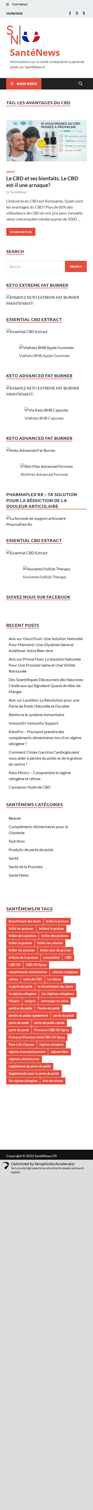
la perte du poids (20, 986)
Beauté (15, 818)
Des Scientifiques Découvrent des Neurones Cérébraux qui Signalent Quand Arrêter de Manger (46, 685)
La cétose (54, 979)
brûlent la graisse (51, 928)
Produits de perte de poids (31, 849)
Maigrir (14, 1001)
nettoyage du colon (54, 1001)
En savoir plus (19, 231)
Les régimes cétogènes (57, 994)
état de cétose (53, 1081)
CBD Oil (15, 965)
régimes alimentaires (24, 1059)
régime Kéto (59, 1052)
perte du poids (19, 1030)
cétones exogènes (65, 972)
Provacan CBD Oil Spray (51, 1030)
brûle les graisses (21, 928)
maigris (30, 1001)
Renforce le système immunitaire (36, 714)
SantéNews (35, 52)
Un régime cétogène (23, 1081)
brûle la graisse (57, 921)
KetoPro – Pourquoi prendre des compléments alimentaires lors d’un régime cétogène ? (45, 737)
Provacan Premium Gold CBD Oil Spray (37, 1037)
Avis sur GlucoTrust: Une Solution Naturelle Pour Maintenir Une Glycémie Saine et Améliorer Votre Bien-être (46, 644)
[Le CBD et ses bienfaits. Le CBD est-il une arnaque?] (46, 142)
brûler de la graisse (22, 936)
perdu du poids (63, 1015)
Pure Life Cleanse (21, 1044)
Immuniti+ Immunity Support (34, 723)
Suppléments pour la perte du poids (34, 1073)
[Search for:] (46, 266)
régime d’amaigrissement (27, 1052)
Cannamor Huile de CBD (30, 787)
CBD (68, 957)
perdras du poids (20, 1008)
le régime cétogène (22, 994)
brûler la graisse (20, 943)
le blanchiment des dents (55, 986)
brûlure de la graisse (23, 957)
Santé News (19, 875)
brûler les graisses (22, 950)
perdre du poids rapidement (28, 1015)
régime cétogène (51, 1044)
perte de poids (19, 1023)
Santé (10, 172)
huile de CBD (32, 979)
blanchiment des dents (25, 921)
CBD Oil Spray (36, 965)
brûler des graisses (54, 936)
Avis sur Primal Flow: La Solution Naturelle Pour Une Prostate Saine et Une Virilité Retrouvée (45, 665)
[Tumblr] (84, 13)
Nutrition (17, 841)
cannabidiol (51, 957)
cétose (13, 979)
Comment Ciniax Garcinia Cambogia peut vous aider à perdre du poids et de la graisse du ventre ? (45, 758)
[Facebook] (70, 13)
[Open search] (80, 84)
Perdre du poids (48, 1008)
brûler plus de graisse (55, 950)
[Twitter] (77, 13)
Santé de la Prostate (26, 866)
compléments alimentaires (28, 972)
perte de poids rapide (49, 1023)
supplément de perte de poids (30, 1066)
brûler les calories (50, 943)
